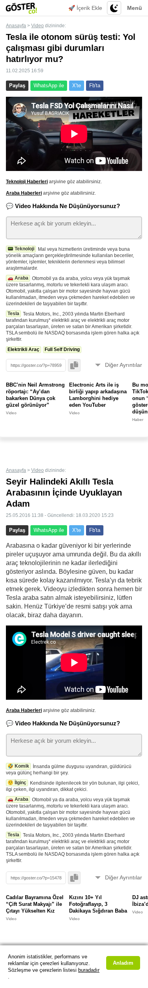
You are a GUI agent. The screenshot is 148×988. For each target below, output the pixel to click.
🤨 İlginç (16, 782)
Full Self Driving (62, 349)
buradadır (88, 970)
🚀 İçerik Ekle (85, 8)
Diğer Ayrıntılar (123, 365)
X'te (76, 85)
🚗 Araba (17, 278)
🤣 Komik (18, 766)
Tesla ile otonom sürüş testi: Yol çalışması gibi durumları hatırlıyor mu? (70, 48)
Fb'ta (94, 85)
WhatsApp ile (49, 85)
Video (37, 25)
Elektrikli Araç (23, 349)
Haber (137, 419)
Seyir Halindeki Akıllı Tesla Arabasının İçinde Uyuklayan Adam (64, 493)
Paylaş (17, 85)
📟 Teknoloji (20, 249)
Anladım (123, 963)
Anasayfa (16, 25)
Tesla (13, 313)
